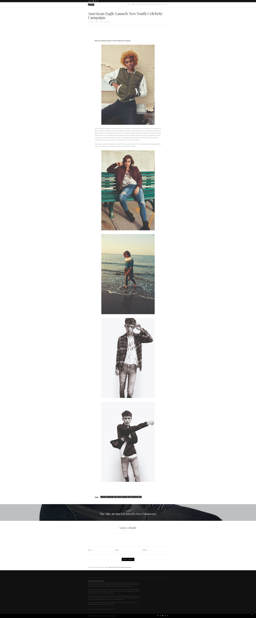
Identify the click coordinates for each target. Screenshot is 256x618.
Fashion (129, 496)
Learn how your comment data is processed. (119, 567)
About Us (90, 609)
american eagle (103, 496)
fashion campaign (135, 496)
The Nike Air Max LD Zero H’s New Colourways (128, 512)
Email (117, 550)
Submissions (105, 609)
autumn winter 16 (110, 496)
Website (144, 550)
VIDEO (140, 496)
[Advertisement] (110, 35)
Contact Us (111, 609)
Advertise (96, 609)
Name (90, 550)
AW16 (115, 496)
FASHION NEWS (107, 21)
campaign (119, 496)
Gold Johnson (91, 21)
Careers (100, 609)
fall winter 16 (124, 496)
